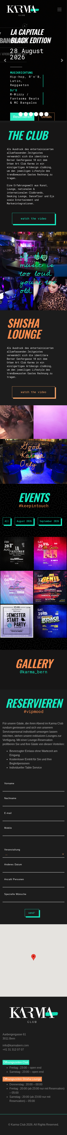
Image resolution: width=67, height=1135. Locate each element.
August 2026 (24, 521)
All (7, 521)
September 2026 (49, 521)
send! (31, 912)
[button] (5, 60)
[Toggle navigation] (59, 9)
